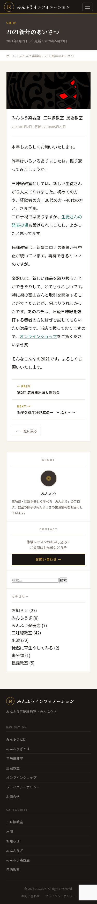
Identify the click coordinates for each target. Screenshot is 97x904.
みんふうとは (16, 739)
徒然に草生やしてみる (32, 648)
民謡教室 (74, 118)
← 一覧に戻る (26, 430)
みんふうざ (22, 618)
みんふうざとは (18, 748)
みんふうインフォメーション (41, 701)
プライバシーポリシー (23, 787)
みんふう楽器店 (26, 118)
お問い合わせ (30, 896)
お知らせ (20, 610)
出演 (16, 640)
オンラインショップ (38, 336)
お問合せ (13, 796)
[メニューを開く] (87, 7)
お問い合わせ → (48, 559)
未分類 (18, 655)
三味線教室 (53, 118)
